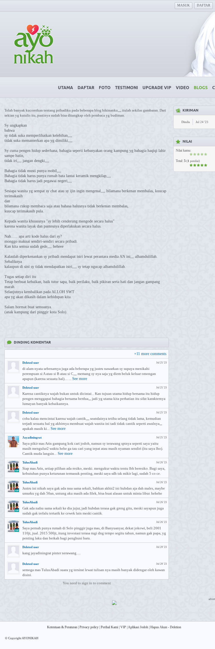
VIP (123, 627)
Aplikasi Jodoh (138, 627)
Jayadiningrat (32, 437)
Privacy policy (89, 627)
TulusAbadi (30, 462)
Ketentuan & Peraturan (62, 627)
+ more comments (150, 354)
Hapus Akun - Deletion (165, 627)
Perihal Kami (109, 627)
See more (79, 379)
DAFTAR (203, 5)
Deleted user (30, 362)
